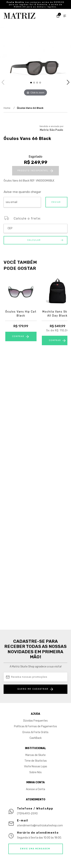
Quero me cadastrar (32, 689)
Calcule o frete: (27, 218)
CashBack (36, 738)
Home (9, 108)
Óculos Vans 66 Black (30, 108)
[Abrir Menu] (64, 16)
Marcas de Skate (35, 755)
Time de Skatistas (35, 760)
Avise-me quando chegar (22, 192)
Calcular (34, 240)
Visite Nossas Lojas (35, 766)
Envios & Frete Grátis (35, 732)
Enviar (56, 202)
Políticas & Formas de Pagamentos (35, 726)
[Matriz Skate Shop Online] (19, 16)
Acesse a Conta (35, 789)
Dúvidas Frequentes (35, 720)
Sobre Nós (35, 772)
